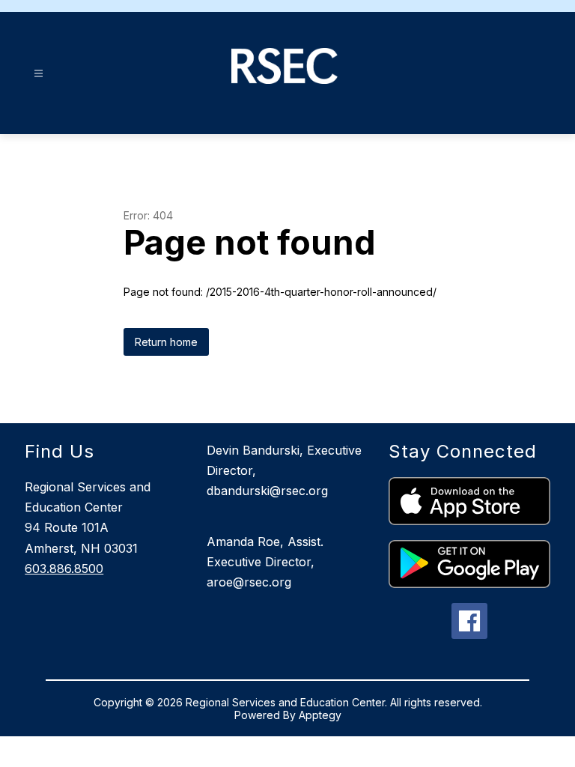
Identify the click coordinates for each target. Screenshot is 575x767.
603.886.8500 (64, 568)
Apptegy (320, 715)
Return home (166, 342)
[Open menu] (38, 73)
